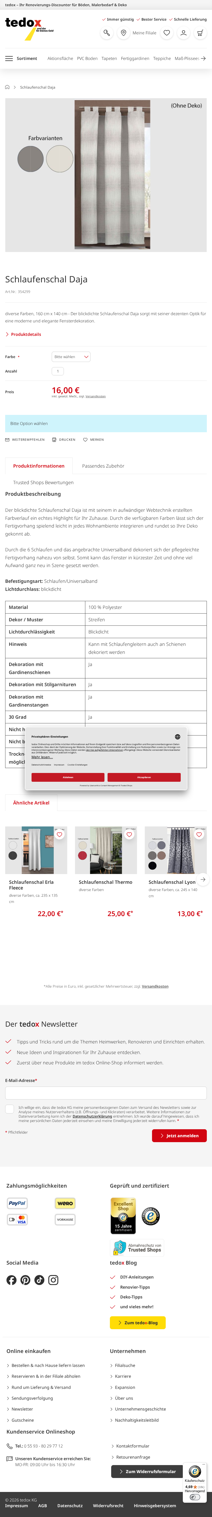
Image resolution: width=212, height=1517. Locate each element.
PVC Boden (87, 58)
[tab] (39, 466)
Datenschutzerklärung (92, 1116)
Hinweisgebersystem (155, 1505)
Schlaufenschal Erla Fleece (31, 885)
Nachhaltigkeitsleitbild (137, 1420)
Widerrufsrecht (108, 1505)
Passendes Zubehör (103, 466)
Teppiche (162, 58)
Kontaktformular (132, 1446)
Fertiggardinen (135, 58)
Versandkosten (96, 396)
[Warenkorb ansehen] (200, 32)
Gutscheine (23, 1420)
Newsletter (22, 1409)
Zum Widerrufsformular (151, 1471)
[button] (203, 58)
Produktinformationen (39, 466)
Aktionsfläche (60, 58)
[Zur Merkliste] (166, 32)
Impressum (16, 1505)
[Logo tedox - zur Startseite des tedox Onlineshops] (29, 29)
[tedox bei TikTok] (39, 1280)
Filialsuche (125, 1365)
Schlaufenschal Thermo (105, 882)
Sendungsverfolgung (32, 1398)
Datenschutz (70, 1505)
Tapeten (109, 58)
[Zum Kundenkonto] (183, 32)
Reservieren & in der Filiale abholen (46, 1376)
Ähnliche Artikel (31, 803)
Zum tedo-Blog (141, 1323)
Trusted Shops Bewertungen (43, 482)
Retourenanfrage (133, 1457)
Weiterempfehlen (28, 440)
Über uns (124, 1398)
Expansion (125, 1387)
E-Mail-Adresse (21, 1080)
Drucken (67, 439)
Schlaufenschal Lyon (172, 882)
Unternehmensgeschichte (140, 1409)
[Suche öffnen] (106, 32)
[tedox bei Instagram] (53, 1280)
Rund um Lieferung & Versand (41, 1387)
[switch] (195, 1497)
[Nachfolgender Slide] (202, 879)
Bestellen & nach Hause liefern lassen (48, 1365)
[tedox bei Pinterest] (25, 1280)
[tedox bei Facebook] (11, 1280)
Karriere (123, 1376)
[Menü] (204, 1465)
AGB (42, 1505)
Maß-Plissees (187, 58)
